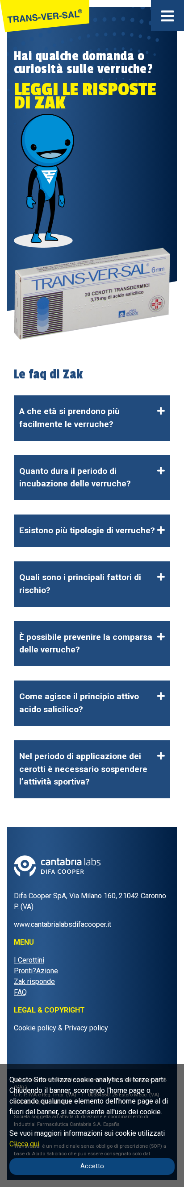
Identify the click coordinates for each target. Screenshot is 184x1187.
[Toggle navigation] (167, 15)
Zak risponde (34, 981)
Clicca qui (24, 1144)
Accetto (92, 1166)
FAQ (20, 992)
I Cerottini (29, 960)
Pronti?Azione (36, 971)
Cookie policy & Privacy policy (61, 1028)
